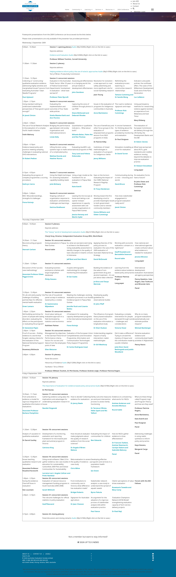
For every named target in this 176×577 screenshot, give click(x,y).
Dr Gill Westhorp (100, 344)
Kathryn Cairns (29, 184)
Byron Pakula (96, 492)
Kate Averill (76, 186)
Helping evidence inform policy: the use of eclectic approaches (74, 71)
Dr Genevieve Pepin (30, 328)
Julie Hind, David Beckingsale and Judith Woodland (124, 349)
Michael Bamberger (143, 328)
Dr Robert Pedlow (30, 158)
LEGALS (47, 554)
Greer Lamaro (28, 306)
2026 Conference (123, 9)
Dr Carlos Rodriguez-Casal (77, 347)
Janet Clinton (120, 207)
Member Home (140, 15)
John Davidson (78, 92)
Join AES (136, 1)
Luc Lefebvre (139, 97)
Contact (136, 6)
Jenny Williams (100, 158)
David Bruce (120, 184)
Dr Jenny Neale (77, 403)
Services (98, 9)
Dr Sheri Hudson (100, 328)
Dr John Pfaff (99, 304)
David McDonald (100, 259)
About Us (136, 4)
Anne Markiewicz (101, 113)
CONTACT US (37, 554)
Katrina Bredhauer (57, 207)
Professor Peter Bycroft (59, 97)
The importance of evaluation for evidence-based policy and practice (68, 386)
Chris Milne (75, 468)
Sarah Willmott (48, 490)
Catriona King (48, 447)
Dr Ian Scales (72, 277)
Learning (88, 9)
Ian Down (95, 471)
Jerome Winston (141, 257)
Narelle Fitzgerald (49, 408)
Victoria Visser (120, 328)
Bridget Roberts (77, 492)
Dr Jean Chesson (77, 504)
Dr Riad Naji (117, 511)
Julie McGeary (55, 184)
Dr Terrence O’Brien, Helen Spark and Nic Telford (99, 410)
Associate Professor (30, 274)
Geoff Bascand (48, 504)
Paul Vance (95, 511)
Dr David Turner (121, 153)
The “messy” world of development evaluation (62, 232)
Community (76, 9)
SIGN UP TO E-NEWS (89, 542)
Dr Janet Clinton (29, 115)
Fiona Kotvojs (28, 202)
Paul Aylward (28, 97)
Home (67, 9)
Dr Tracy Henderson (102, 189)
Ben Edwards (96, 440)
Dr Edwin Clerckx (141, 142)
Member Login (139, 12)
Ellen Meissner (51, 349)
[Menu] (152, 9)
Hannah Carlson (29, 249)
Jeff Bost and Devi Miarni (77, 259)
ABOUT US (25, 554)
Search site (26, 556)
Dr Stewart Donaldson (143, 166)
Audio (74, 47)
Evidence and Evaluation (59, 55)
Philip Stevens (50, 279)
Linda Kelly (54, 137)
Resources (109, 9)
